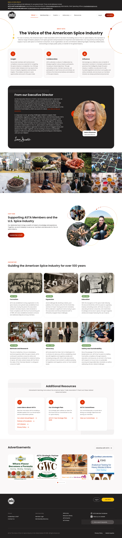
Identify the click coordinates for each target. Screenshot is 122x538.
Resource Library (67, 515)
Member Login (39, 516)
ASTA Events (66, 518)
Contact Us (11, 519)
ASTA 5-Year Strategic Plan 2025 (58, 419)
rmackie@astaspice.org (90, 6)
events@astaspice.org (46, 8)
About (10, 513)
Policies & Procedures (24, 421)
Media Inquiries (110, 533)
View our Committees (87, 418)
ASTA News (66, 520)
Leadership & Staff (13, 516)
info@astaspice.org (33, 8)
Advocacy (66, 513)
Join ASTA (108, 499)
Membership (39, 513)
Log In (97, 499)
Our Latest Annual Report (25, 418)
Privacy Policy (21, 427)
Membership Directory (41, 519)
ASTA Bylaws (21, 424)
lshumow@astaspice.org (53, 6)
